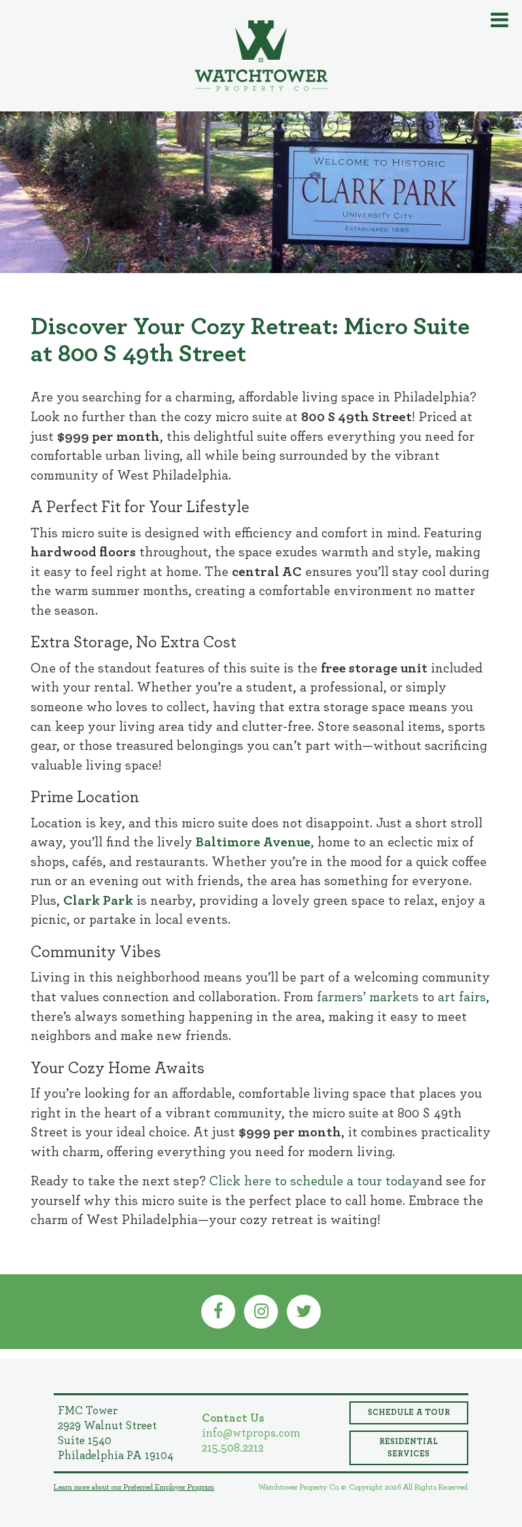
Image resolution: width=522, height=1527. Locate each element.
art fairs (462, 997)
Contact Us (233, 1418)
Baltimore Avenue (253, 842)
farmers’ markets (368, 997)
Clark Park (98, 901)
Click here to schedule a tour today (314, 1181)
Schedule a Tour (409, 1412)
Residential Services (408, 1447)
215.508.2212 (233, 1448)
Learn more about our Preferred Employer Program (134, 1487)
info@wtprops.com (251, 1433)
